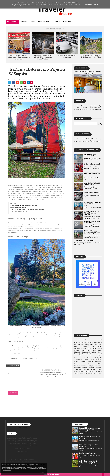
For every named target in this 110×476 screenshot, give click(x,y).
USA (75, 371)
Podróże (24, 21)
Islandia (89, 354)
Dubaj (84, 348)
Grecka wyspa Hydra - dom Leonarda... (88, 446)
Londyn (89, 106)
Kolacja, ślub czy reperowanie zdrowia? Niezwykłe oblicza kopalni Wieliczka (43, 57)
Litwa (84, 358)
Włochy (93, 374)
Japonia (100, 354)
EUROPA (84, 139)
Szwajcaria (77, 368)
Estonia (94, 348)
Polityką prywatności (7, 470)
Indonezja (77, 354)
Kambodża (79, 356)
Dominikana (78, 348)
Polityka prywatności (22, 427)
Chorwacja (98, 344)
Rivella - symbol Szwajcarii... (92, 164)
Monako (76, 361)
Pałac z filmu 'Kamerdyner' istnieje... (92, 174)
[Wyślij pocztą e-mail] (31, 82)
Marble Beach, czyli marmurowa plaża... (90, 155)
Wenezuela (99, 371)
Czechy (92, 346)
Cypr (75, 346)
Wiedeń (83, 106)
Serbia (84, 366)
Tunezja (92, 369)
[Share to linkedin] (28, 82)
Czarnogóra (83, 346)
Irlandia (83, 354)
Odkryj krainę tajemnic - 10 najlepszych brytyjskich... (88, 462)
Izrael (94, 354)
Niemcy (90, 361)
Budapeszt (84, 108)
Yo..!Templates (55, 474)
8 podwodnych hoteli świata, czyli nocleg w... (92, 202)
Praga (95, 106)
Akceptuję (42, 472)
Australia (84, 342)
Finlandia (83, 350)
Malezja (86, 360)
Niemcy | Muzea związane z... (92, 193)
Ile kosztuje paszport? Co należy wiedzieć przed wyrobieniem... (91, 213)
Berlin (77, 108)
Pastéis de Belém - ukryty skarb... (85, 240)
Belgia (95, 342)
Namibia (83, 361)
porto (81, 109)
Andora (94, 340)
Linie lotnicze (78, 141)
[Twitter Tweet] (10, 82)
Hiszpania (77, 352)
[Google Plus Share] (17, 82)
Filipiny (76, 350)
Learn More (88, 4)
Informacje (98, 139)
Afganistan (79, 340)
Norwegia (98, 361)
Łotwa (99, 374)
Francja (89, 350)
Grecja (94, 350)
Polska (93, 141)
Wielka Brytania (80, 374)
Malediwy (79, 360)
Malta (92, 360)
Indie (99, 352)
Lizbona (91, 108)
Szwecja (84, 368)
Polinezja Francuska (87, 364)
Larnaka (91, 109)
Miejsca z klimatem (44, 21)
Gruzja (99, 350)
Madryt (76, 109)
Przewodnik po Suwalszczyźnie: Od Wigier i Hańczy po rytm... (92, 232)
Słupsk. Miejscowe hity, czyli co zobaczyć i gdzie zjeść (24, 205)
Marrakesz (97, 109)
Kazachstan (93, 356)
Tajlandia (86, 369)
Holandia (85, 352)
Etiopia (99, 348)
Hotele (32, 21)
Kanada (86, 356)
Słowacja (91, 368)
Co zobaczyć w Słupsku (13, 365)
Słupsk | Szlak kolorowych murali (18, 211)
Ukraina (86, 371)
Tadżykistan (77, 369)
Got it (96, 4)
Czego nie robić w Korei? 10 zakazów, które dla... (92, 183)
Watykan (92, 371)
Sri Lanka (98, 366)
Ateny (86, 109)
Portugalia (77, 366)
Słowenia (98, 368)
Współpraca (67, 21)
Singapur (90, 366)
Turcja (99, 369)
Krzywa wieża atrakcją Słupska (18, 207)
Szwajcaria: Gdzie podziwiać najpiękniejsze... (92, 222)
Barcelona (98, 108)
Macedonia (90, 358)
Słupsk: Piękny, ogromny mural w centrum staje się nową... (90, 429)
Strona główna (12, 21)
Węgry (88, 374)
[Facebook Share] (14, 82)
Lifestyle (57, 21)
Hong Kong (92, 352)
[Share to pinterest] (24, 82)
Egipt (89, 348)
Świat (98, 141)
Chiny (91, 344)
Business (77, 139)
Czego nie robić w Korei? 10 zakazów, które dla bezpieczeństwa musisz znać (19, 57)
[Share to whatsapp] (21, 82)
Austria (90, 342)
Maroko (98, 360)
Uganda (80, 371)
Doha (99, 346)
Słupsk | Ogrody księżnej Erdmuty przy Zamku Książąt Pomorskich (27, 209)
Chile (86, 344)
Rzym (100, 106)
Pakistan (76, 364)
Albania (87, 340)
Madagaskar (98, 358)
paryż (77, 106)
